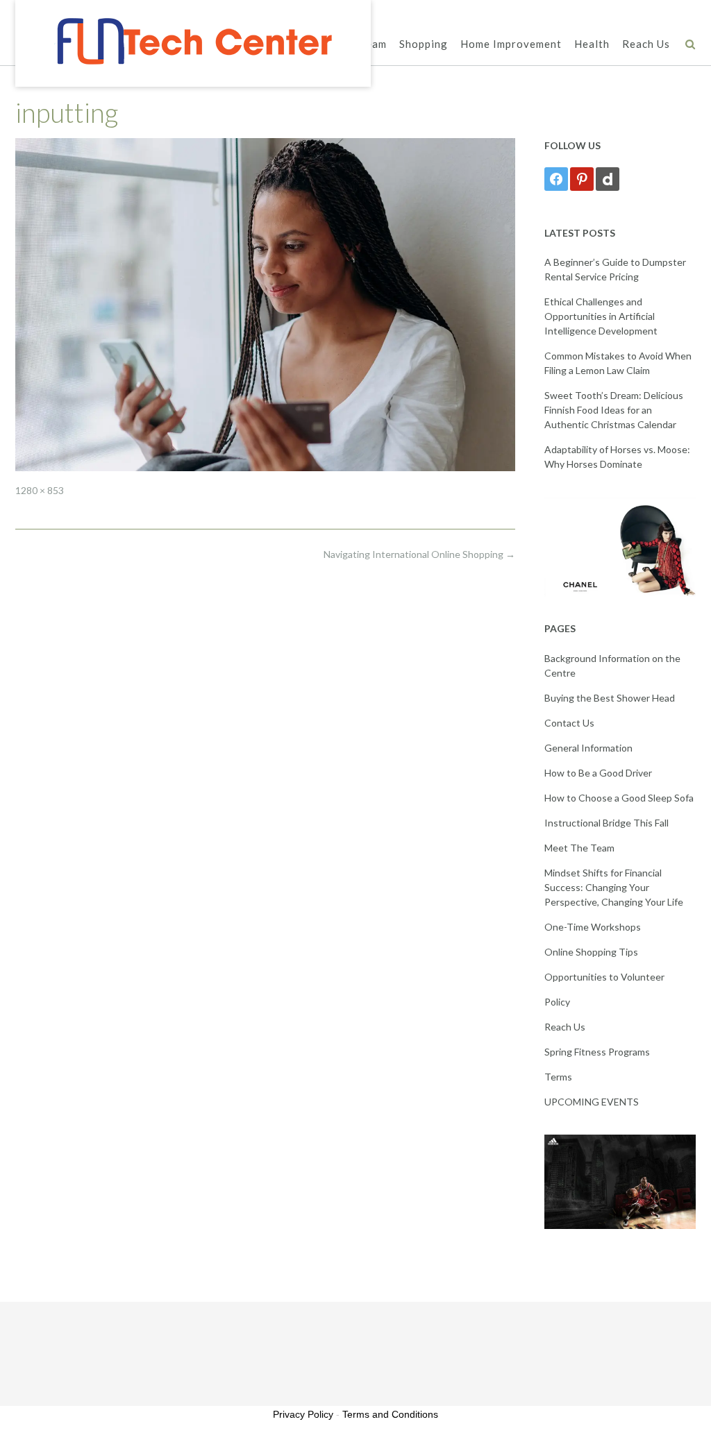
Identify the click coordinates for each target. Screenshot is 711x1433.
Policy (557, 1002)
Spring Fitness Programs (597, 1052)
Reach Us (646, 43)
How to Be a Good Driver (598, 773)
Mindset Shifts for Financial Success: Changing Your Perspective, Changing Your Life (613, 887)
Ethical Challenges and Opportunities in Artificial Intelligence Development (601, 316)
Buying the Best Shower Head (609, 698)
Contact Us (569, 723)
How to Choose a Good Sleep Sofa (619, 798)
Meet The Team (579, 848)
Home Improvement (511, 43)
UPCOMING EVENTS (591, 1102)
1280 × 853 (39, 490)
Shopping (423, 43)
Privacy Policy (303, 1414)
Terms (558, 1077)
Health (592, 43)
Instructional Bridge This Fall (606, 823)
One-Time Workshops (592, 927)
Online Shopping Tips (591, 952)
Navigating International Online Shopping (419, 554)
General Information (588, 748)
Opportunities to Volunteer (604, 977)
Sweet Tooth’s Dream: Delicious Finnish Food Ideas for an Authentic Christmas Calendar (613, 409)
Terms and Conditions (390, 1414)
